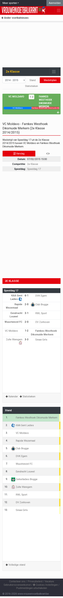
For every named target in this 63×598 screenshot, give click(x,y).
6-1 (26, 295)
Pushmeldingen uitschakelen (31, 588)
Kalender (13, 396)
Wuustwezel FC (24, 463)
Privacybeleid (35, 581)
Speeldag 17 (34, 169)
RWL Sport (41, 313)
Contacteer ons (17, 581)
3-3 (26, 339)
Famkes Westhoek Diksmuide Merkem (36, 417)
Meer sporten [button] (9, 3)
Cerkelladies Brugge (26, 479)
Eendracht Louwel (25, 471)
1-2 (31, 96)
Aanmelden (55, 3)
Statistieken (31, 86)
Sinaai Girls (41, 339)
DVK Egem (41, 295)
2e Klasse (32, 164)
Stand (33, 80)
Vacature (49, 581)
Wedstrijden (50, 80)
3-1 (26, 313)
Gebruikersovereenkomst (17, 584)
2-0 (26, 304)
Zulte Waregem (23, 486)
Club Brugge (41, 304)
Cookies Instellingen (46, 584)
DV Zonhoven (42, 322)
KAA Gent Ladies (24, 425)
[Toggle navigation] (54, 72)
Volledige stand (16, 564)
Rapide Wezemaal (25, 440)
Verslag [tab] (20, 153)
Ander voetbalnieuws (16, 17)
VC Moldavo (16, 96)
